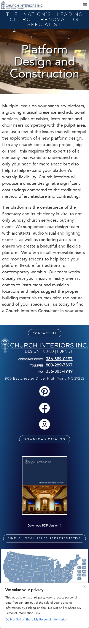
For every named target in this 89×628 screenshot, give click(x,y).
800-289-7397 (59, 365)
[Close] (84, 586)
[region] (44, 605)
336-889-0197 (59, 358)
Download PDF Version (43, 525)
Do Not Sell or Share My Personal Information (36, 619)
